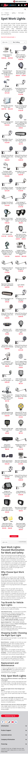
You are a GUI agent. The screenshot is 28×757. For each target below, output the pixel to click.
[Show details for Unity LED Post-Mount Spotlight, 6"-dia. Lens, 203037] (21, 470)
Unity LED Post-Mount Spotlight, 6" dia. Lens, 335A (7, 315)
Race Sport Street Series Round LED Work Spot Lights (21, 72)
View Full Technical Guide (7, 37)
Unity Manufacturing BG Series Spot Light (7, 413)
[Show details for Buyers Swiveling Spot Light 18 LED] (7, 116)
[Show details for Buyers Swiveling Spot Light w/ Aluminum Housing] (21, 100)
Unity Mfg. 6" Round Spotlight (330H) (20, 188)
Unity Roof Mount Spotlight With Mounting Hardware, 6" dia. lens (7, 73)
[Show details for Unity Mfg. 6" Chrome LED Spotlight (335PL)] (7, 182)
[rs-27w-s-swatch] (21, 229)
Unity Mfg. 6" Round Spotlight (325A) (7, 140)
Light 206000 (20, 285)
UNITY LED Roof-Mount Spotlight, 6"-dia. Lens (7, 90)
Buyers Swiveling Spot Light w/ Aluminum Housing (21, 107)
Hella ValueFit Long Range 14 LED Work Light (21, 430)
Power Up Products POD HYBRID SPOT (7, 461)
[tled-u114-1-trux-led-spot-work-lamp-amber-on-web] (21, 407)
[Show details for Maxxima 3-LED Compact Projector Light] (7, 324)
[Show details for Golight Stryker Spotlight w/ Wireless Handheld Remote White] (21, 245)
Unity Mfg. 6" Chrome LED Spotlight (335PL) (7, 188)
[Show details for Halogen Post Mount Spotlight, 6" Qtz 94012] (21, 439)
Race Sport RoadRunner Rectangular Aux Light (7, 446)
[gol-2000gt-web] (7, 49)
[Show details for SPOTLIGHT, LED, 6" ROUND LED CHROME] (7, 340)
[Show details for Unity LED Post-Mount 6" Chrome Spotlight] (21, 308)
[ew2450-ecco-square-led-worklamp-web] (7, 229)
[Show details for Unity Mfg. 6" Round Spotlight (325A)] (7, 134)
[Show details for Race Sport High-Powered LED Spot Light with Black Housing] (21, 518)
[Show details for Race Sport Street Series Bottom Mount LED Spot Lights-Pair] (21, 213)
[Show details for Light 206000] (21, 279)
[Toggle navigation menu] (2, 5)
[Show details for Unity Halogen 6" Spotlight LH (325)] (21, 486)
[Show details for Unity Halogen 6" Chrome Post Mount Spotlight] (21, 197)
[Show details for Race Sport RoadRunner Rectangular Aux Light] (7, 439)
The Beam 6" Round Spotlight (21, 299)
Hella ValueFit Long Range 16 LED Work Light (21, 380)
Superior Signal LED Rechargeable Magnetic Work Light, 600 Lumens (7, 397)
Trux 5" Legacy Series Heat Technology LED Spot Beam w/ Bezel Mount (21, 363)
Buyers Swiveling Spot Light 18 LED (7, 122)
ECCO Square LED (7, 234)
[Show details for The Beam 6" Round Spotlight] (21, 293)
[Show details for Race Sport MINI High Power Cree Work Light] (7, 423)
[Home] (1, 12)
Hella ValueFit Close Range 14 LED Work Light (21, 331)
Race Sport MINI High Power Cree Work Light (7, 430)
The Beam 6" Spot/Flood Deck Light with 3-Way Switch (7, 363)
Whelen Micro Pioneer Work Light (7, 106)
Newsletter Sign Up (10, 716)
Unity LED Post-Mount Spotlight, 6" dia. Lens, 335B (21, 157)
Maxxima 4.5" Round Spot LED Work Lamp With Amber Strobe (21, 414)
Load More (14, 536)
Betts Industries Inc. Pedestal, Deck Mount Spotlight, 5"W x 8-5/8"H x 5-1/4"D (7, 252)
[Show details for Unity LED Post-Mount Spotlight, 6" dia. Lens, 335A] (7, 308)
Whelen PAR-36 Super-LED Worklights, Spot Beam (7, 220)
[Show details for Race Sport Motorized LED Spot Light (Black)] (7, 278)
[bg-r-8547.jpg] (7, 407)
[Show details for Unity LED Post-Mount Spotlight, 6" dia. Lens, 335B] (21, 150)
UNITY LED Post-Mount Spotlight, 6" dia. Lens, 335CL (21, 56)
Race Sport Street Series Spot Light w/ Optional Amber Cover (7, 525)
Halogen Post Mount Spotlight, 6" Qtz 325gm (7, 269)
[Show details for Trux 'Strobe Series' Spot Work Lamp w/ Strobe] (21, 134)
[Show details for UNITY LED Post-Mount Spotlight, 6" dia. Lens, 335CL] (21, 49)
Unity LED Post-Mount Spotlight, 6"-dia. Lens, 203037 (21, 477)
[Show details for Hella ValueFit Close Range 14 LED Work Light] (21, 324)
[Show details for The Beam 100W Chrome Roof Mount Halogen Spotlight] (7, 166)
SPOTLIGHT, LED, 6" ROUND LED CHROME (7, 346)
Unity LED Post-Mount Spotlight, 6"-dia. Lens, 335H (7, 157)
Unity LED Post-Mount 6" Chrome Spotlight (21, 314)
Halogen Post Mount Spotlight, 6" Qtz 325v (7, 203)
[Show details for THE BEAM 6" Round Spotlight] (7, 470)
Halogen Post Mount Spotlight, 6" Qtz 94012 (20, 446)
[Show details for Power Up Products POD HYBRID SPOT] (7, 455)
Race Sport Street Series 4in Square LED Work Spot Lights (21, 236)
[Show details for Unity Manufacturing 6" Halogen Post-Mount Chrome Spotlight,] (21, 83)
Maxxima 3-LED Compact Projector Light (7, 331)
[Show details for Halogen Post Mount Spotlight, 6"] (21, 262)
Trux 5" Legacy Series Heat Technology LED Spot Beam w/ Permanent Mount (21, 124)
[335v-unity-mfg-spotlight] (21, 166)
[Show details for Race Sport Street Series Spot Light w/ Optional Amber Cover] (7, 518)
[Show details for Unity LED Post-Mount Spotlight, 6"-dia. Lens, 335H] (7, 150)
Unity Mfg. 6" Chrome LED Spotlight (21, 172)
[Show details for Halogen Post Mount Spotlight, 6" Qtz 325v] (7, 197)
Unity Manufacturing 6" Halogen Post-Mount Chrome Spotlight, (20, 90)
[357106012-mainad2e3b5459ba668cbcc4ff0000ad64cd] (21, 374)
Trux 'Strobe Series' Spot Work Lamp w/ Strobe (21, 141)
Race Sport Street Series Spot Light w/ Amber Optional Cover (7, 509)
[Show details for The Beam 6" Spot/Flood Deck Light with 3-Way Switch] (7, 356)
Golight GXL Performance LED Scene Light (7, 493)
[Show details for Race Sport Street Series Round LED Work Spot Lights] (21, 65)
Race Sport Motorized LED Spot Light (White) (21, 461)
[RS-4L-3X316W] (7, 502)
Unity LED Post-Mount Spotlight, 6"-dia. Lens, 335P (21, 347)
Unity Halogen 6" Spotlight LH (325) (21, 492)
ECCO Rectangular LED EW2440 (7, 299)
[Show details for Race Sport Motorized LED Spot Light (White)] (21, 455)
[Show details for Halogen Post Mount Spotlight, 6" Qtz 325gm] (7, 262)
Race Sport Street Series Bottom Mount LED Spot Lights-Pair (21, 220)
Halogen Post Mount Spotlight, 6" (20, 268)
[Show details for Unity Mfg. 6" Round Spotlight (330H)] (21, 182)
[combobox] (14, 9)
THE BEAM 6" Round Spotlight (7, 476)
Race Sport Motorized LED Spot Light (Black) (7, 284)
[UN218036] (7, 374)
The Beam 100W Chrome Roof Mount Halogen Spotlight (7, 173)
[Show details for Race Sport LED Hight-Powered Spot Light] (21, 502)
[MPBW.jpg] (7, 100)
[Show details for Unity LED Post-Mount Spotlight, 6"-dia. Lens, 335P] (21, 340)
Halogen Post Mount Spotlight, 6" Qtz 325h (21, 395)
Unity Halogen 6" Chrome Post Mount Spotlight (20, 204)
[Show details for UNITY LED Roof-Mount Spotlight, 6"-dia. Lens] (7, 83)
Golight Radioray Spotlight (7, 55)
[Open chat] (19, 5)
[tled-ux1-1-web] (21, 116)
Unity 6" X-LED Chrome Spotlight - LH (7, 379)
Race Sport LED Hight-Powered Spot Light (21, 508)
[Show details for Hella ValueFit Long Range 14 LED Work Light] (21, 423)
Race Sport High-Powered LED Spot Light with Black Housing (21, 525)
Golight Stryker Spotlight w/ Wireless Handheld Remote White (21, 252)
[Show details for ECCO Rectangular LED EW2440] (7, 293)
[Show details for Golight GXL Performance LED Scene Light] (7, 486)
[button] (21, 5)
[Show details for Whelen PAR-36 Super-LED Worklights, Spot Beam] (7, 213)
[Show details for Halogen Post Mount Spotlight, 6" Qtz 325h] (21, 390)
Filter (5, 42)
